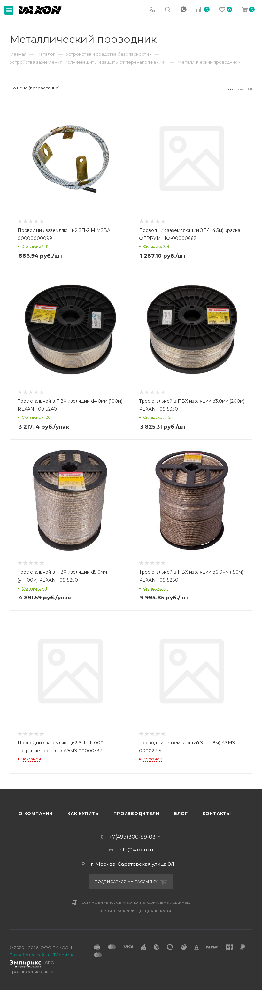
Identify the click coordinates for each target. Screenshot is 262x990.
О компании (36, 813)
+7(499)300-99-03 (132, 837)
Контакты (217, 813)
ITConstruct (64, 954)
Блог (181, 813)
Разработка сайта (29, 954)
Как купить (83, 813)
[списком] (240, 88)
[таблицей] (250, 88)
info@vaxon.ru (136, 850)
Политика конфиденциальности (136, 911)
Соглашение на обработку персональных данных (136, 903)
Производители (136, 813)
